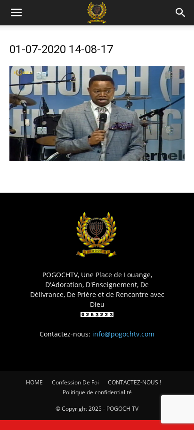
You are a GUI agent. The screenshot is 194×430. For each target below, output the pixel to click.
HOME (34, 382)
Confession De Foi (75, 382)
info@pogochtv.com (123, 333)
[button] (16, 12)
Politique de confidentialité (97, 392)
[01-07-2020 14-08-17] (97, 158)
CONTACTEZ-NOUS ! (134, 382)
